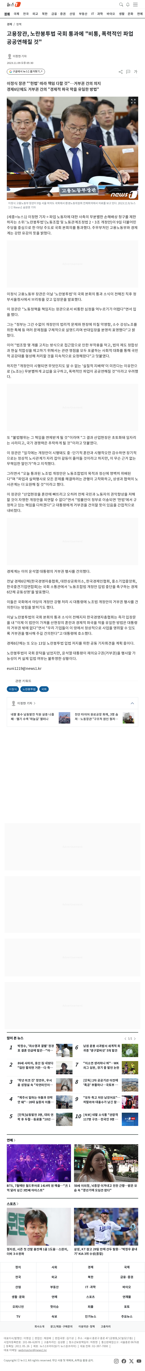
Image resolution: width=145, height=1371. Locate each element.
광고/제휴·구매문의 (61, 1326)
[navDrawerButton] (135, 4)
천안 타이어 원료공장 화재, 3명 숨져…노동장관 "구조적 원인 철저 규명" (96, 717)
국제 (127, 1267)
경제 (9, 24)
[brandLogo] (14, 4)
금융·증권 (126, 1277)
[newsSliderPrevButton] (125, 1039)
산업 (18, 1287)
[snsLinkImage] (116, 1361)
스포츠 (11, 1203)
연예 (10, 1140)
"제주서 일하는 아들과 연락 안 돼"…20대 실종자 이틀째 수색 (35, 1102)
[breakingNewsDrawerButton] (128, 4)
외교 (54, 1277)
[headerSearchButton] (121, 4)
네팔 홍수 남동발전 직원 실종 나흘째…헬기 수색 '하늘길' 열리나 (32, 717)
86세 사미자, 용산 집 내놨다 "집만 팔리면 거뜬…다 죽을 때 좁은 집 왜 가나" (35, 1067)
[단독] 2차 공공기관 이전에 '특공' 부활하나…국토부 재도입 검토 (100, 1085)
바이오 (127, 1287)
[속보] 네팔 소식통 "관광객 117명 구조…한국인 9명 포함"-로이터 (100, 1119)
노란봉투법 (29, 689)
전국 (18, 1277)
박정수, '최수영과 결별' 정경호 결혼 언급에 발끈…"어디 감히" (36, 1050)
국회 (44, 689)
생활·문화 (18, 1297)
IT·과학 (90, 1287)
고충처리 (106, 1326)
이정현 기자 (20, 56)
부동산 (54, 1287)
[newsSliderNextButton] (135, 1039)
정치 (18, 1267)
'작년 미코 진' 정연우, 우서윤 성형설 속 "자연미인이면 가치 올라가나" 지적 (35, 1085)
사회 (54, 1267)
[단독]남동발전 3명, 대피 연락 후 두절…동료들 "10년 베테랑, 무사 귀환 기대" (36, 1119)
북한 (90, 1277)
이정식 (13, 689)
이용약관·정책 (87, 1326)
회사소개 (39, 1326)
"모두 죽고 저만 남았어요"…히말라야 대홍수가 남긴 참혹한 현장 (101, 1102)
